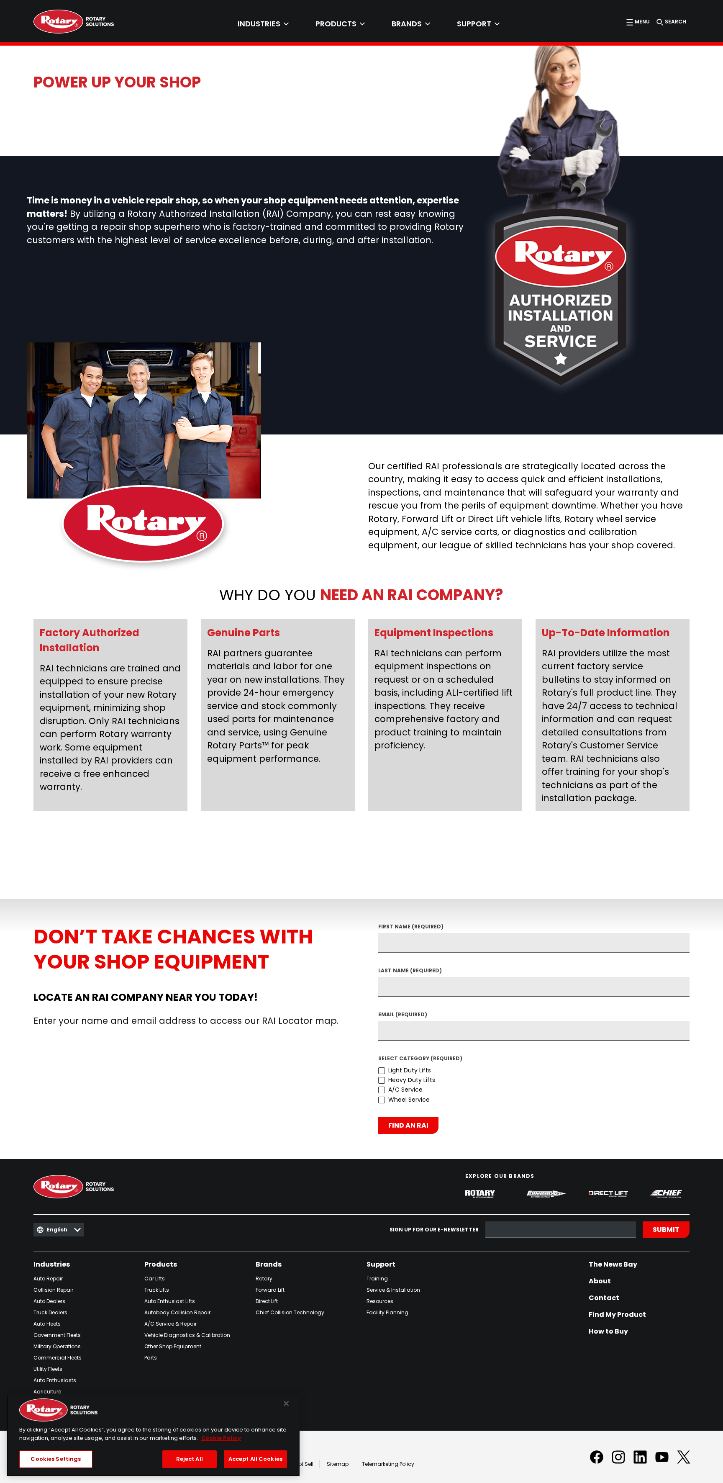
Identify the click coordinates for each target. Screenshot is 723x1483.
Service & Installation (393, 1290)
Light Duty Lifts (409, 1070)
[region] (153, 1435)
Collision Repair (53, 1290)
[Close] (286, 1403)
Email (402, 1015)
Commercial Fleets (57, 1357)
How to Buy (608, 1331)
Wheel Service (409, 1100)
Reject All (189, 1459)
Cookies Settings (56, 1459)
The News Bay (613, 1264)
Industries (51, 1264)
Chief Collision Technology (290, 1312)
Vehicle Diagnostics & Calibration (187, 1335)
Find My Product (617, 1315)
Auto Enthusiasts (54, 1380)
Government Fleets (57, 1335)
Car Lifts (154, 1278)
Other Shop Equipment (172, 1346)
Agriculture (47, 1391)
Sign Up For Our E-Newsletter (434, 1230)
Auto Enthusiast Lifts (169, 1301)
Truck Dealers (50, 1312)
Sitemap (338, 1464)
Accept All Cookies (255, 1459)
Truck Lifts (156, 1290)
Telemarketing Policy (388, 1464)
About (600, 1281)
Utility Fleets (47, 1369)
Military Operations (57, 1346)
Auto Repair (48, 1278)
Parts (150, 1357)
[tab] (263, 24)
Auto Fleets (47, 1324)
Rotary (264, 1278)
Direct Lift (267, 1301)
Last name (410, 971)
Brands (269, 1264)
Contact (604, 1298)
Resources (380, 1301)
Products (160, 1264)
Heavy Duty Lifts (411, 1080)
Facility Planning (387, 1312)
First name (411, 927)
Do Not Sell (300, 1464)
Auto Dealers (49, 1301)
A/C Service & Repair (170, 1324)
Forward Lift (270, 1290)
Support (381, 1264)
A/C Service (405, 1090)
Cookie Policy (221, 1438)
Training (377, 1278)
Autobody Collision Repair (177, 1312)
